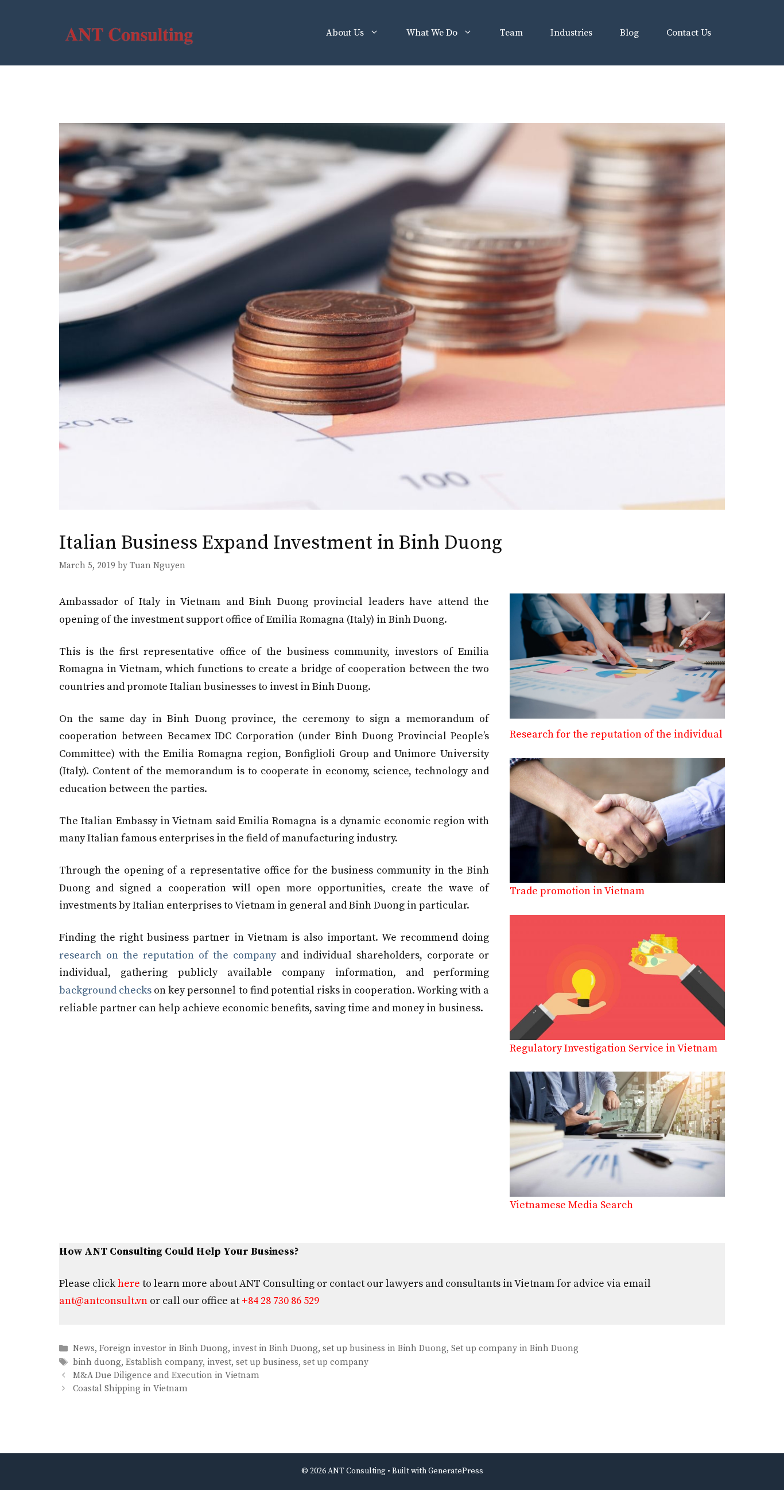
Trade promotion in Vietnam (577, 891)
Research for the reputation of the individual (616, 734)
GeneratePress (455, 1471)
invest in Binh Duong (275, 1349)
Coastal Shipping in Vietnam (130, 1388)
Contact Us (688, 32)
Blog (629, 32)
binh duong (97, 1362)
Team (511, 32)
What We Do (431, 32)
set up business (267, 1362)
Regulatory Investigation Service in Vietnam (613, 1048)
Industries (571, 32)
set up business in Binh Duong (385, 1349)
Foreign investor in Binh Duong (163, 1349)
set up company (335, 1362)
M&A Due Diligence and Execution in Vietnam (166, 1375)
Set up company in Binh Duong (515, 1349)
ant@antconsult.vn (103, 1300)
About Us (345, 32)
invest (219, 1362)
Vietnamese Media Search (571, 1205)
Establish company (164, 1362)
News (84, 1349)
